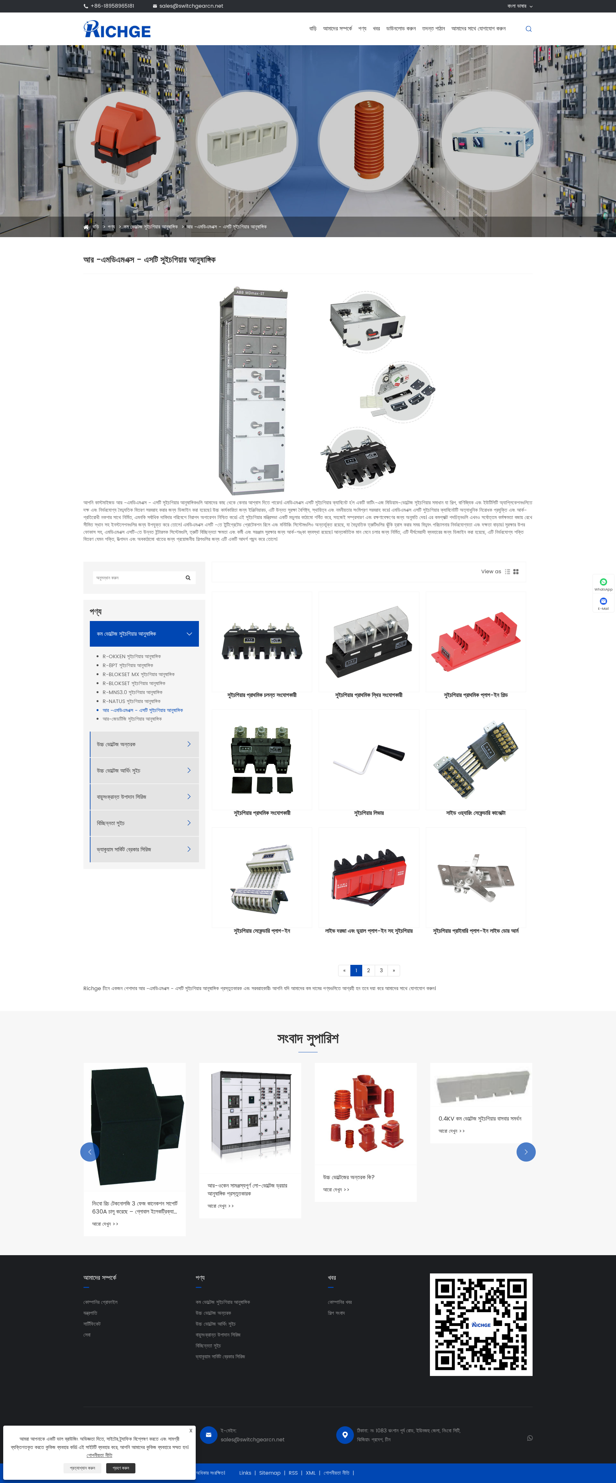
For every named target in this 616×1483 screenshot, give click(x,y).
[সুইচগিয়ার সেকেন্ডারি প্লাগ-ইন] (262, 877)
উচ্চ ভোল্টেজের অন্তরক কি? (233, 1177)
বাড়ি (313, 28)
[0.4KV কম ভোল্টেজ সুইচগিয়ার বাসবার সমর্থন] (366, 1084)
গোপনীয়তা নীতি (336, 1473)
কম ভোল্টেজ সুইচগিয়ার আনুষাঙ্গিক (151, 227)
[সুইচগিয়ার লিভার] (369, 759)
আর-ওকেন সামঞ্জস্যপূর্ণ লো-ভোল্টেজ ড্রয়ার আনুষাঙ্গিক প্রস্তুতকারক (132, 1190)
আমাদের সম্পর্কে (337, 28)
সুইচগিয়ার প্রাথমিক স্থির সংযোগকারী (368, 695)
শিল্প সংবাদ (336, 1313)
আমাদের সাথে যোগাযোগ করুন (478, 28)
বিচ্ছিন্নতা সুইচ (110, 823)
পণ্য (362, 28)
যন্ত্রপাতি (90, 1313)
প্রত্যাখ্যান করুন (82, 1468)
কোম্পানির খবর (340, 1302)
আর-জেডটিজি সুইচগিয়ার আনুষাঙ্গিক (132, 719)
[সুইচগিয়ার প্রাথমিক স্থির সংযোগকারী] (369, 642)
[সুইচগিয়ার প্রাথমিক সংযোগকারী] (262, 759)
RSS (293, 1473)
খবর (376, 28)
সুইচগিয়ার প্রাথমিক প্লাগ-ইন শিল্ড (476, 695)
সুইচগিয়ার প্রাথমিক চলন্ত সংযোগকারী (261, 695)
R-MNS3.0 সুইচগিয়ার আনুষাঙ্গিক (132, 692)
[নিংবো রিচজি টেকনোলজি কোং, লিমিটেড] (116, 28)
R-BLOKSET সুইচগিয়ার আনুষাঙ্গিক (134, 683)
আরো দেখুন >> (105, 1206)
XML (311, 1473)
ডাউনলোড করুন (401, 28)
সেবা (86, 1335)
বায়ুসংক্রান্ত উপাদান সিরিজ (121, 797)
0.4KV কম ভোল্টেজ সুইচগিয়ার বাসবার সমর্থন (364, 1119)
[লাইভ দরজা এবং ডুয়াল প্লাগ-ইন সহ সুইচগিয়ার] (369, 877)
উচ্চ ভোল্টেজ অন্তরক (116, 744)
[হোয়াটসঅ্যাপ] (530, 1437)
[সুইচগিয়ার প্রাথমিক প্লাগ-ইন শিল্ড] (476, 642)
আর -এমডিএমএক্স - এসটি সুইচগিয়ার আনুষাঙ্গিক (226, 227)
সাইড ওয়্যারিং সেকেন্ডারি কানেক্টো (475, 813)
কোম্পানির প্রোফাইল (100, 1302)
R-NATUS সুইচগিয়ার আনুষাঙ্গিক (131, 701)
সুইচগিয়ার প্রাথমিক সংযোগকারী (262, 813)
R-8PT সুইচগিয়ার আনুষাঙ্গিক (128, 665)
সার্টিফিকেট (91, 1324)
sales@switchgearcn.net (191, 6)
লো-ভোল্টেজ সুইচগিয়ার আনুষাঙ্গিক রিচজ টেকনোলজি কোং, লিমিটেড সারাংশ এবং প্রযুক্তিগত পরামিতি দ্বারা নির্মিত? (474, 1094)
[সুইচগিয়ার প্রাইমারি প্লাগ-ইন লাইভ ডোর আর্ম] (476, 877)
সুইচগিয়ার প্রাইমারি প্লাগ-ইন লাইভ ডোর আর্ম (475, 931)
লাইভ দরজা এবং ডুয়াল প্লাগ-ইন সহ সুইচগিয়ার (369, 931)
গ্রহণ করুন (121, 1468)
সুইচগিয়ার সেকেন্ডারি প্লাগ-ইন (262, 931)
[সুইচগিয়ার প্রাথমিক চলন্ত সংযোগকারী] (262, 642)
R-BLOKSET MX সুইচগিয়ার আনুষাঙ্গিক (139, 674)
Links (245, 1473)
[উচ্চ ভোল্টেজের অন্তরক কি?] (250, 1114)
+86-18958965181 (112, 6)
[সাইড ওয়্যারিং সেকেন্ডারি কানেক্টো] (476, 759)
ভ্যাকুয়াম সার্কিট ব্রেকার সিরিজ (124, 849)
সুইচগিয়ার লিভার (369, 813)
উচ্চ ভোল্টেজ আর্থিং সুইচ (118, 770)
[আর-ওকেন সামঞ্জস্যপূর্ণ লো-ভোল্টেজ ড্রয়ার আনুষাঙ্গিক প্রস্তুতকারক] (135, 1118)
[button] (89, 1152)
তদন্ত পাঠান (433, 28)
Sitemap (270, 1473)
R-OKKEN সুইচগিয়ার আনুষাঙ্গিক (132, 656)
